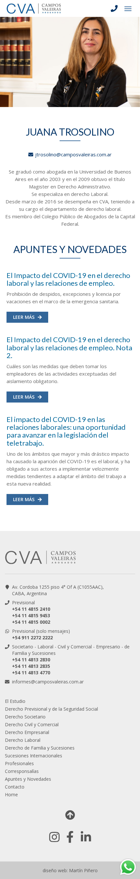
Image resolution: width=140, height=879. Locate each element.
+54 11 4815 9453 (31, 615)
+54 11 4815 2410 (31, 609)
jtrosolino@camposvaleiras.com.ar (73, 154)
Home (11, 794)
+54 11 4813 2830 (31, 659)
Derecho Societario (25, 717)
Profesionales (19, 763)
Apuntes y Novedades (28, 779)
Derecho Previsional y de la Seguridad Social (51, 709)
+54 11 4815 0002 (31, 622)
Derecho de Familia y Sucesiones (40, 748)
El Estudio (15, 701)
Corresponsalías (22, 771)
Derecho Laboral (22, 740)
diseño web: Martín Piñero (70, 870)
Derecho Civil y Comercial (32, 724)
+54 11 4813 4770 (31, 672)
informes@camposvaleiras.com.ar (48, 682)
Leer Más (24, 317)
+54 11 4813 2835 (31, 666)
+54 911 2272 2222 (32, 637)
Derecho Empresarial (27, 732)
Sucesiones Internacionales (33, 756)
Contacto (14, 787)
